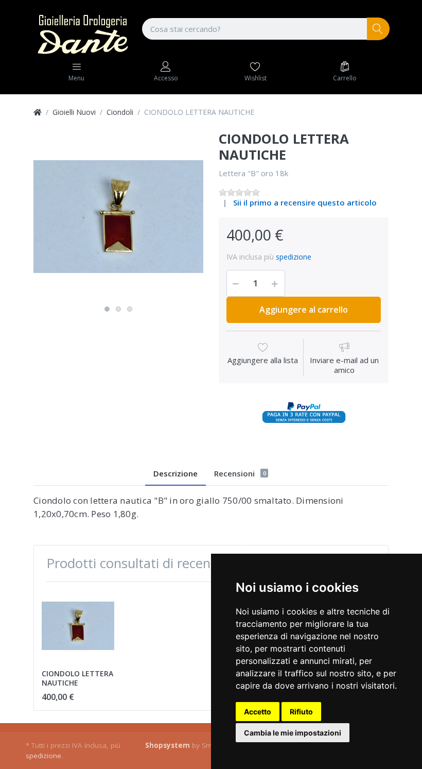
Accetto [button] (257, 711)
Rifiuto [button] (301, 711)
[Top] (37, 112)
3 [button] (129, 309)
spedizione (293, 257)
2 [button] (118, 309)
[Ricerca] (378, 29)
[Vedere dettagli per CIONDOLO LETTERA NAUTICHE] (78, 626)
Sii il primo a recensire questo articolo (305, 202)
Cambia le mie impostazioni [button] (292, 732)
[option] (118, 216)
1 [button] (107, 309)
